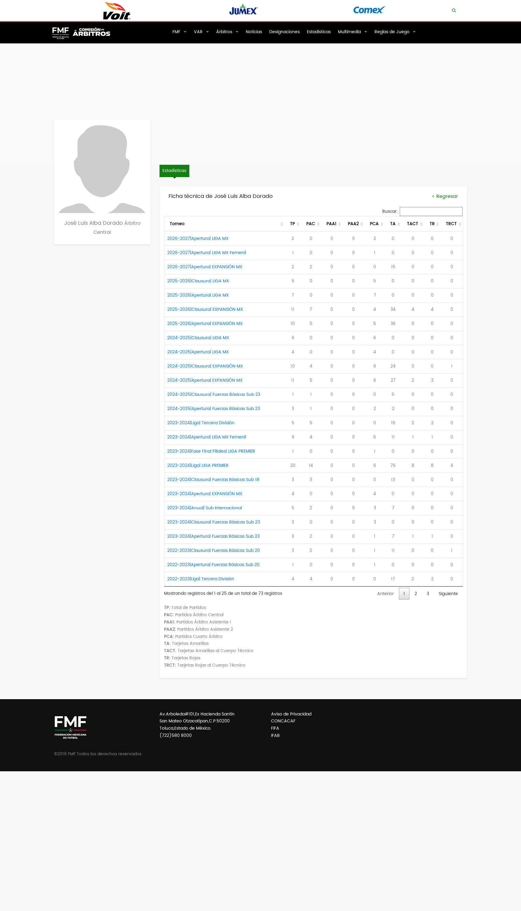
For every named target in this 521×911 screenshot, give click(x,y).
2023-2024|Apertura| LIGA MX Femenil (206, 437)
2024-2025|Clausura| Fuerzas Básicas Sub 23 (213, 394)
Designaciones (284, 31)
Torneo (177, 223)
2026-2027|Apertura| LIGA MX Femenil (206, 252)
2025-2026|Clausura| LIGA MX (198, 281)
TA (393, 223)
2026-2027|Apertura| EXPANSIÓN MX (204, 266)
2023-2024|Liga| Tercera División (201, 422)
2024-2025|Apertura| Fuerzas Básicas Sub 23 (213, 408)
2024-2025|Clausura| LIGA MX (198, 337)
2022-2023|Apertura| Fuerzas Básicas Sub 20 (213, 564)
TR (432, 223)
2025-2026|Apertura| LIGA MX (198, 295)
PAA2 (353, 223)
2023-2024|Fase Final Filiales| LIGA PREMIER (211, 451)
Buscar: (390, 211)
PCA (374, 223)
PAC (310, 223)
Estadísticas (319, 31)
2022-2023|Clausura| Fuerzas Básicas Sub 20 (213, 550)
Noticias (254, 31)
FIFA (275, 728)
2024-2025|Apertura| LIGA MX (198, 352)
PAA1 (331, 223)
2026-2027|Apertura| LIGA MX (198, 238)
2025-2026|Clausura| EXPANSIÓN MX (205, 309)
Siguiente (448, 593)
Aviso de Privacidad (291, 714)
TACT (412, 223)
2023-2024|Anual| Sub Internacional (204, 508)
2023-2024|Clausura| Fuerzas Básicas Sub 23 (213, 522)
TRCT (451, 223)
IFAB (275, 735)
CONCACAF (283, 721)
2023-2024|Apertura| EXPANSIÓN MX (204, 493)
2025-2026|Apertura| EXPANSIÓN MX (205, 323)
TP (292, 223)
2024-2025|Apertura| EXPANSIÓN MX (205, 380)
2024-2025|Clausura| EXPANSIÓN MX (205, 366)
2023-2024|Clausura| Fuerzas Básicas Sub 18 (213, 479)
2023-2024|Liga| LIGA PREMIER (198, 465)
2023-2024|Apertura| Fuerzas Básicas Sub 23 (213, 536)
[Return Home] (84, 38)
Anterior (385, 593)
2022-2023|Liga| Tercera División (200, 578)
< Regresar (445, 196)
